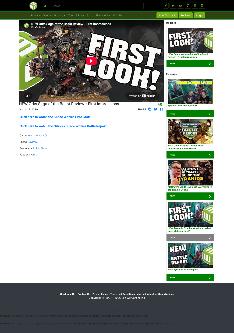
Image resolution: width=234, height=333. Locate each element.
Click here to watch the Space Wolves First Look (55, 117)
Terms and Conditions (122, 294)
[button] (166, 6)
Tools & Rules (76, 15)
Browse (59, 15)
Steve (43, 148)
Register (186, 15)
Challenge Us (67, 294)
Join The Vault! (167, 15)
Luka (36, 148)
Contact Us (84, 294)
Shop (90, 15)
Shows (34, 15)
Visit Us (117, 15)
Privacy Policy (100, 294)
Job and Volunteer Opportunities (155, 294)
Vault (46, 15)
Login (199, 15)
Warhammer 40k (38, 135)
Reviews (33, 141)
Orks (34, 154)
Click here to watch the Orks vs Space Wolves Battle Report (63, 126)
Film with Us (103, 15)
